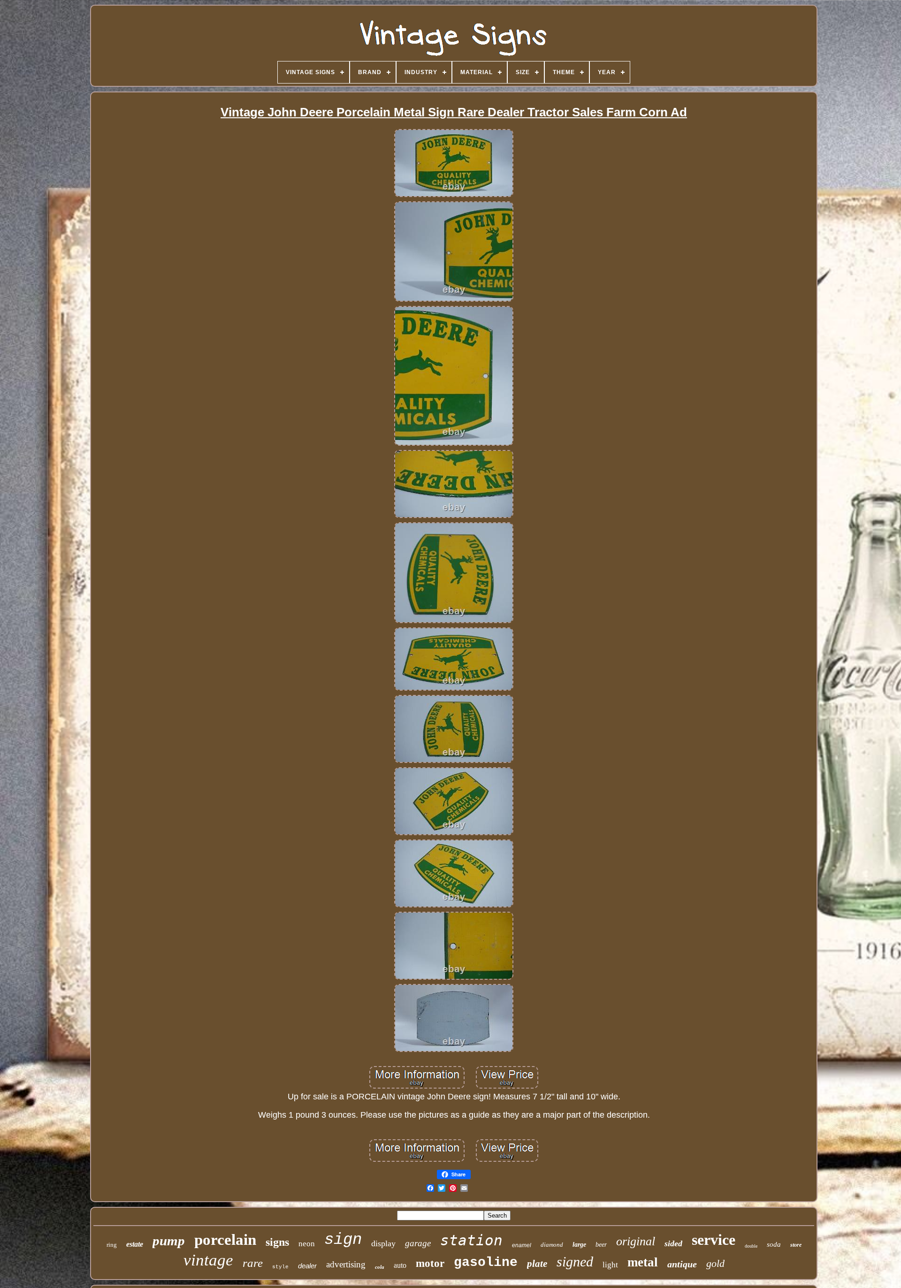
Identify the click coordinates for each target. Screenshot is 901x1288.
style (280, 1267)
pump (169, 1240)
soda (774, 1244)
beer (601, 1244)
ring (112, 1244)
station (471, 1240)
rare (253, 1263)
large (579, 1244)
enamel (521, 1245)
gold (715, 1263)
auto (400, 1265)
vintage (208, 1260)
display (383, 1243)
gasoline (486, 1262)
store (796, 1245)
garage (418, 1243)
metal (642, 1262)
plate (537, 1263)
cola (379, 1267)
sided (673, 1243)
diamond (552, 1244)
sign (343, 1240)
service (713, 1239)
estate (134, 1244)
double (751, 1246)
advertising (346, 1264)
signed (575, 1261)
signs (277, 1242)
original (635, 1241)
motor (430, 1263)
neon (306, 1243)
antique (682, 1264)
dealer (307, 1266)
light (610, 1264)
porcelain (225, 1239)
